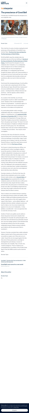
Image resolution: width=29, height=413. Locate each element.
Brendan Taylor (4, 43)
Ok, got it (14, 410)
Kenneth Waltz (20, 177)
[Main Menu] (26, 3)
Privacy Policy (16, 407)
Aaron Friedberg (5, 179)
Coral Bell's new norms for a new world (12, 264)
